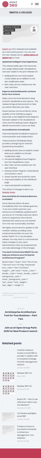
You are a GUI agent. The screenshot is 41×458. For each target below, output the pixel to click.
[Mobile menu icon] (37, 4)
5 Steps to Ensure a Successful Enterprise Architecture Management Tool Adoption (26, 432)
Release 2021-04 (24, 373)
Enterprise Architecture (12, 27)
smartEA (7, 33)
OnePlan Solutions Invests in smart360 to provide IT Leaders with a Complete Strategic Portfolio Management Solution (27, 357)
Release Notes (9, 30)
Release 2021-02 (24, 386)
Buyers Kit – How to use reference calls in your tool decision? (27, 402)
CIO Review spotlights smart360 (26, 415)
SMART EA (6, 49)
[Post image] (8, 353)
